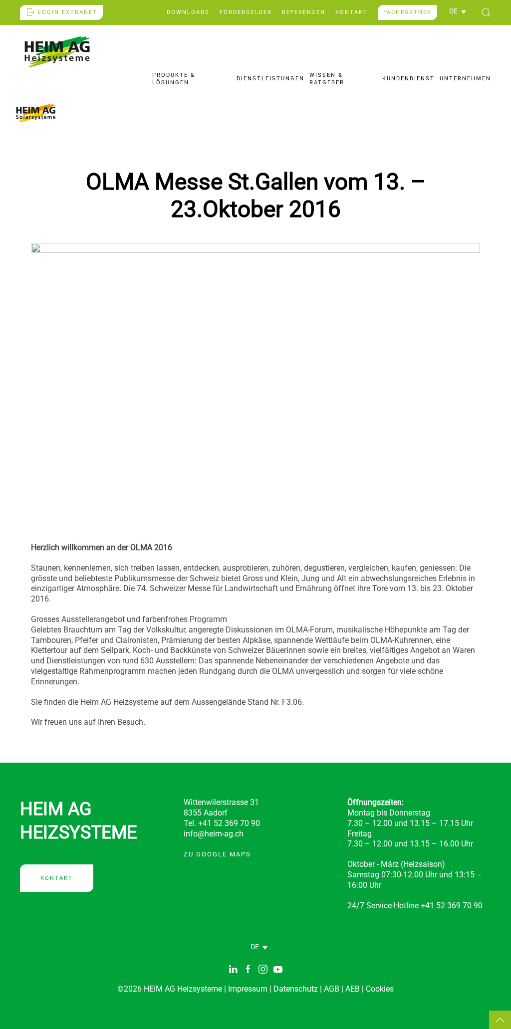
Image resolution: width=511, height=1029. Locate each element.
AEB (352, 989)
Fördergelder (246, 12)
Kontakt (351, 12)
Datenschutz (295, 989)
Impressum (247, 989)
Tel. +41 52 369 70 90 (222, 823)
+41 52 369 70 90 (452, 905)
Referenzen (303, 12)
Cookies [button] (380, 989)
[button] (457, 11)
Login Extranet (67, 12)
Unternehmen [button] (465, 78)
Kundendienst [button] (408, 78)
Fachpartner (407, 12)
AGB (331, 989)
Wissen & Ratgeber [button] (326, 78)
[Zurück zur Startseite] (57, 51)
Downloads (188, 12)
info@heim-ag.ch (214, 833)
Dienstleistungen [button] (270, 78)
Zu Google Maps (217, 854)
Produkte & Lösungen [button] (173, 78)
